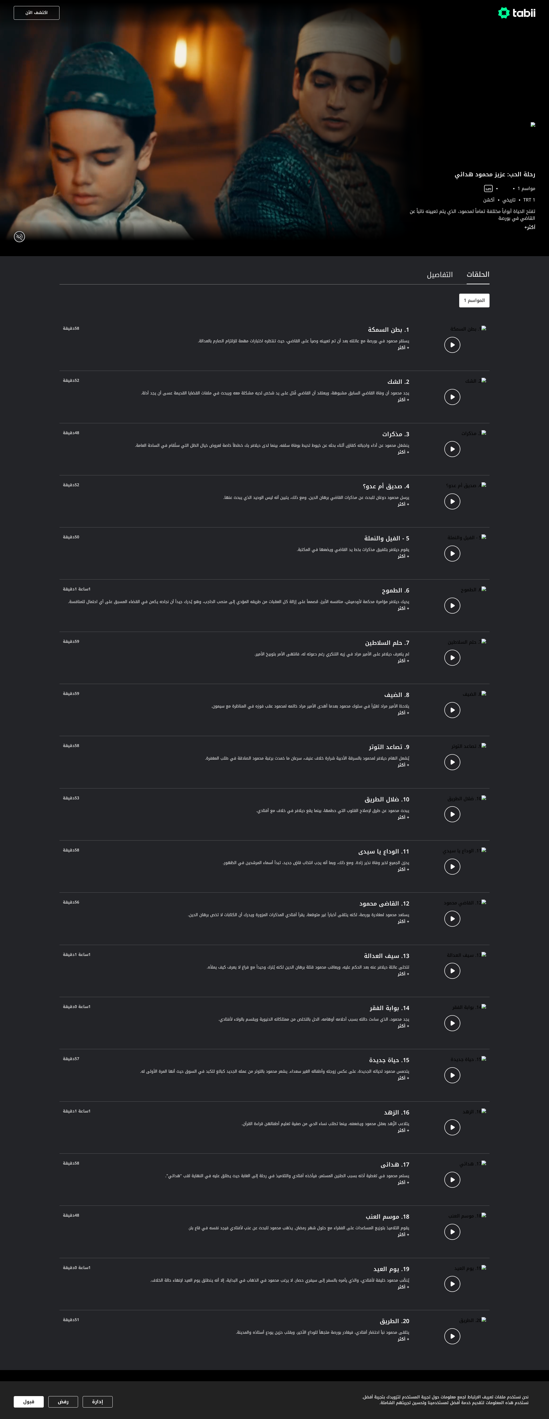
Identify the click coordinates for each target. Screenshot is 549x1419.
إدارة (97, 1401)
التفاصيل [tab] (440, 274)
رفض (63, 1401)
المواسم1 (474, 300)
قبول (28, 1401)
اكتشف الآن (36, 13)
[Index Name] (452, 345)
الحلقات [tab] (478, 274)
